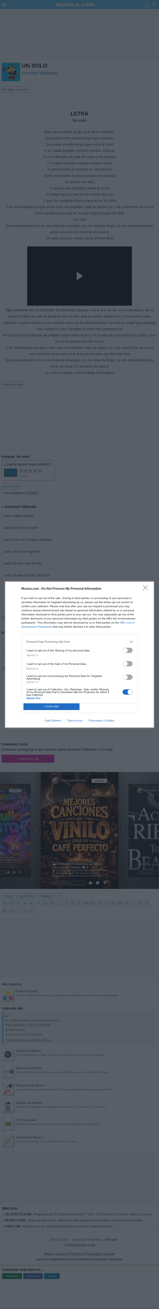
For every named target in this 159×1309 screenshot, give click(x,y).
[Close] (146, 589)
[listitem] (79, 642)
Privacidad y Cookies (101, 720)
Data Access (75, 720)
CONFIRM (51, 706)
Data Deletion (53, 720)
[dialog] (79, 654)
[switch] (128, 650)
